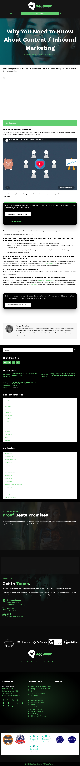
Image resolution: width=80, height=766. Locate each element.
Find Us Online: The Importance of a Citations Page (24, 374)
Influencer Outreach (9, 465)
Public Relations (8, 434)
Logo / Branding (8, 481)
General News (8, 418)
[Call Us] (4, 608)
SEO (6, 437)
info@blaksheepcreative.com (11, 695)
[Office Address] (4, 600)
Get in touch (33, 284)
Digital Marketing (8, 403)
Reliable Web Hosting (9, 487)
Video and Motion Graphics (11, 497)
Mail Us (10, 614)
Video (6, 409)
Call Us (10, 608)
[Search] (75, 350)
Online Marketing (51, 54)
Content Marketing (9, 456)
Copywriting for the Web (10, 459)
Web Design (7, 440)
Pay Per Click (7, 469)
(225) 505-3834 (7, 693)
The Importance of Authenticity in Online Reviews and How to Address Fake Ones (24, 384)
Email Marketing (8, 412)
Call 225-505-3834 (16, 221)
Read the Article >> (16, 377)
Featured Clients (8, 415)
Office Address (14, 600)
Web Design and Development (11, 494)
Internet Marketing (9, 478)
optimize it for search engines (46, 280)
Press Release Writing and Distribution (13, 484)
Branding (7, 400)
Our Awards (7, 428)
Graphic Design (8, 421)
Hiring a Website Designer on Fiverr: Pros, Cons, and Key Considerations (62, 374)
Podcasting (7, 431)
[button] (11, 13)
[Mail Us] (4, 614)
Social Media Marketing (10, 472)
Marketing (7, 425)
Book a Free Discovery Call (18, 214)
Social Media (8, 406)
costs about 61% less (51, 263)
